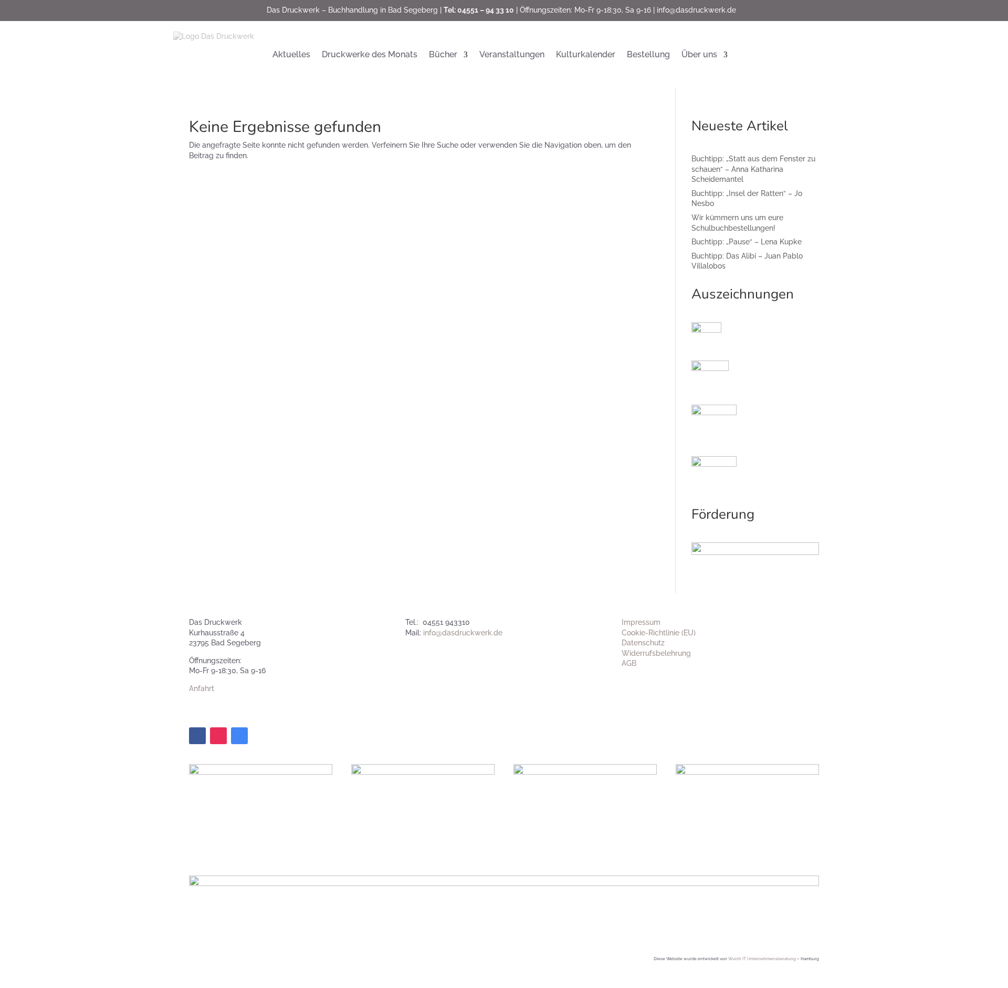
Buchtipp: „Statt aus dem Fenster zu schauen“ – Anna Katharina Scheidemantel (753, 169)
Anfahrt (201, 688)
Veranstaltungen (511, 54)
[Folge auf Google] (239, 735)
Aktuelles (291, 54)
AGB (629, 663)
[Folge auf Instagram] (218, 735)
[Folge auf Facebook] (197, 735)
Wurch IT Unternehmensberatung (762, 958)
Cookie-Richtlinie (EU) (659, 633)
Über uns (699, 54)
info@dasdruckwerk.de (696, 10)
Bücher (443, 54)
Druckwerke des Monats (369, 54)
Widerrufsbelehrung (656, 653)
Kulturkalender (585, 54)
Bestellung (648, 54)
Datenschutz (643, 643)
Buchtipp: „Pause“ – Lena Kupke (746, 242)
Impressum (641, 622)
